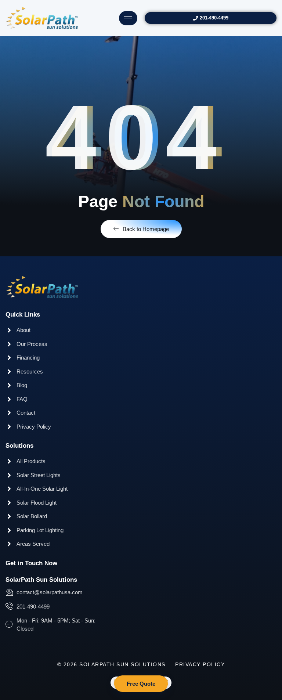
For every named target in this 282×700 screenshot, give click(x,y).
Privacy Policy (200, 664)
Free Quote (141, 684)
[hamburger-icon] (128, 18)
